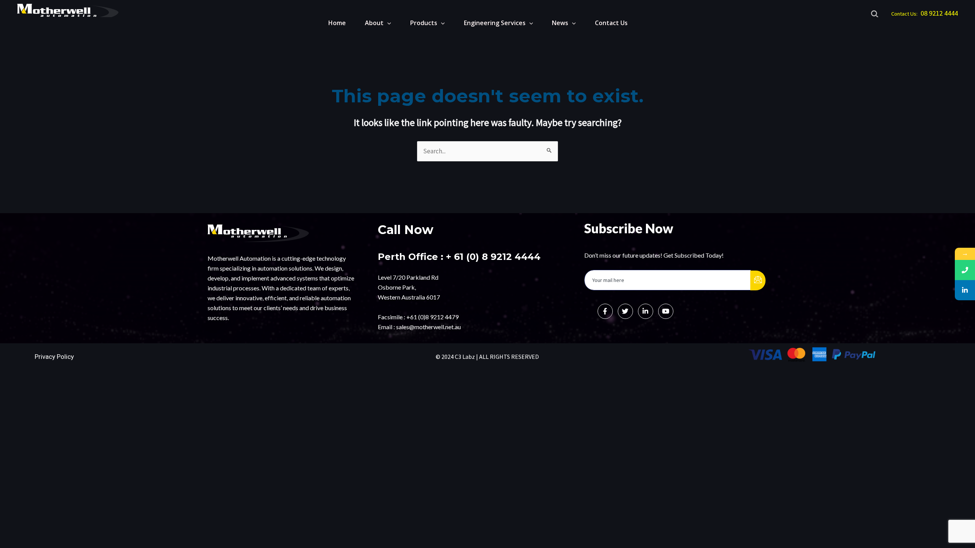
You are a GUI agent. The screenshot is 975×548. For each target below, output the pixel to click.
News (560, 23)
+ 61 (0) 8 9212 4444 (493, 256)
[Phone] (965, 270)
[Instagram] (665, 311)
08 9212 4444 (939, 13)
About (374, 23)
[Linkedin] (965, 290)
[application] (387, 23)
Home (337, 23)
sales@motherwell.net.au (428, 326)
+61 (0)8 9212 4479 (432, 316)
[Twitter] (625, 311)
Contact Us (611, 23)
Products (423, 23)
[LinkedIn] (645, 311)
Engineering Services (495, 23)
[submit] (758, 280)
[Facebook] (605, 311)
